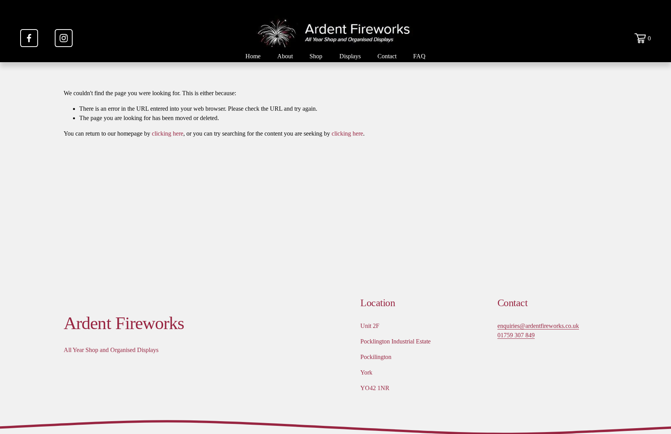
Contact (386, 56)
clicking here (167, 133)
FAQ (419, 56)
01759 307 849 (516, 335)
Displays (350, 56)
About (285, 56)
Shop (315, 56)
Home (253, 56)
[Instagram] (64, 38)
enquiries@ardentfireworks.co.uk (538, 325)
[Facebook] (29, 38)
